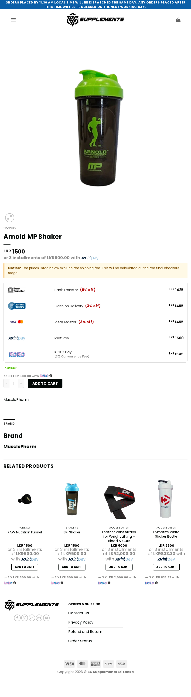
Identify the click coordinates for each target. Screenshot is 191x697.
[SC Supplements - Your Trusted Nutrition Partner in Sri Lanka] (96, 19)
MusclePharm (16, 399)
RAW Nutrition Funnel (25, 532)
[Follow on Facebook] (17, 618)
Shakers (9, 228)
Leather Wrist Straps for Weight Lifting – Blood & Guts (119, 536)
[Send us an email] (39, 618)
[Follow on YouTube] (46, 618)
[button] (13, 19)
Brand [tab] (9, 424)
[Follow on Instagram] (24, 618)
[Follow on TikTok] (32, 618)
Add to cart (45, 383)
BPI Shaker (72, 532)
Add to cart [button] (25, 567)
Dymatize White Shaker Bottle (166, 534)
